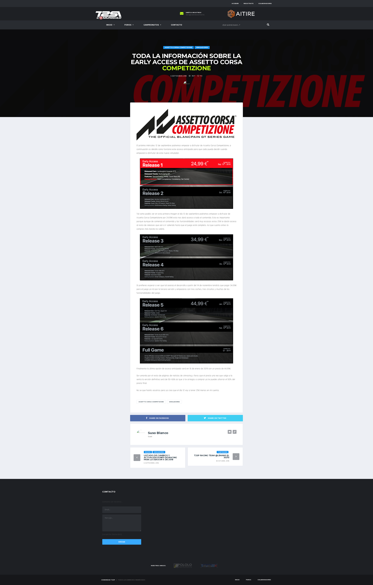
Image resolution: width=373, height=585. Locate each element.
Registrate (248, 3)
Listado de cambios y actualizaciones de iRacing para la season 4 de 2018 (160, 457)
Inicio (109, 25)
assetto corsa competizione (151, 402)
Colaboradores (265, 3)
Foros (127, 25)
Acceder (235, 3)
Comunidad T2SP (108, 580)
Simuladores (174, 402)
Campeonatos (151, 25)
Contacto (176, 25)
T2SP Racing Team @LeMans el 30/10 (211, 456)
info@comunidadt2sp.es (195, 15)
